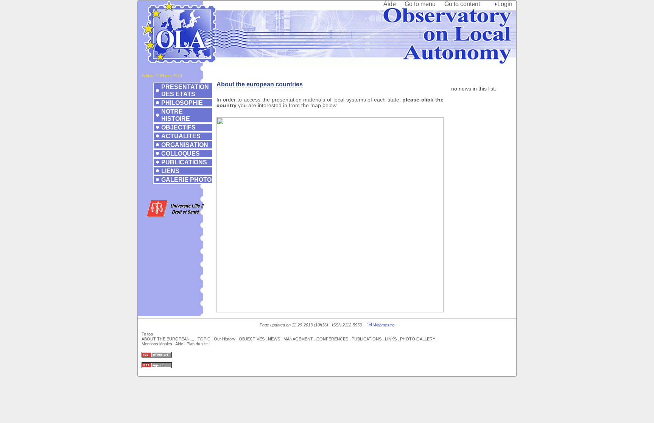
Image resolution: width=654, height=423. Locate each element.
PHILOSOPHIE (182, 102)
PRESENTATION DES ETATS (185, 90)
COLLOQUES (180, 153)
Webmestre (383, 325)
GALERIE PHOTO (186, 179)
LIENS (170, 170)
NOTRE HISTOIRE (175, 115)
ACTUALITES (181, 136)
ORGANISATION (184, 144)
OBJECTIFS (178, 127)
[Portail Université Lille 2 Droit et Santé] (175, 216)
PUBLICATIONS (184, 162)
